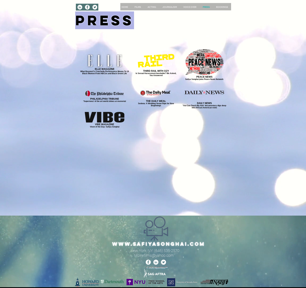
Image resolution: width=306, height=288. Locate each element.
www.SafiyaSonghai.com (158, 244)
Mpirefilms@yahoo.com (154, 255)
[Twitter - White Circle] (94, 7)
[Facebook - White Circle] (87, 7)
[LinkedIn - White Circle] (79, 7)
